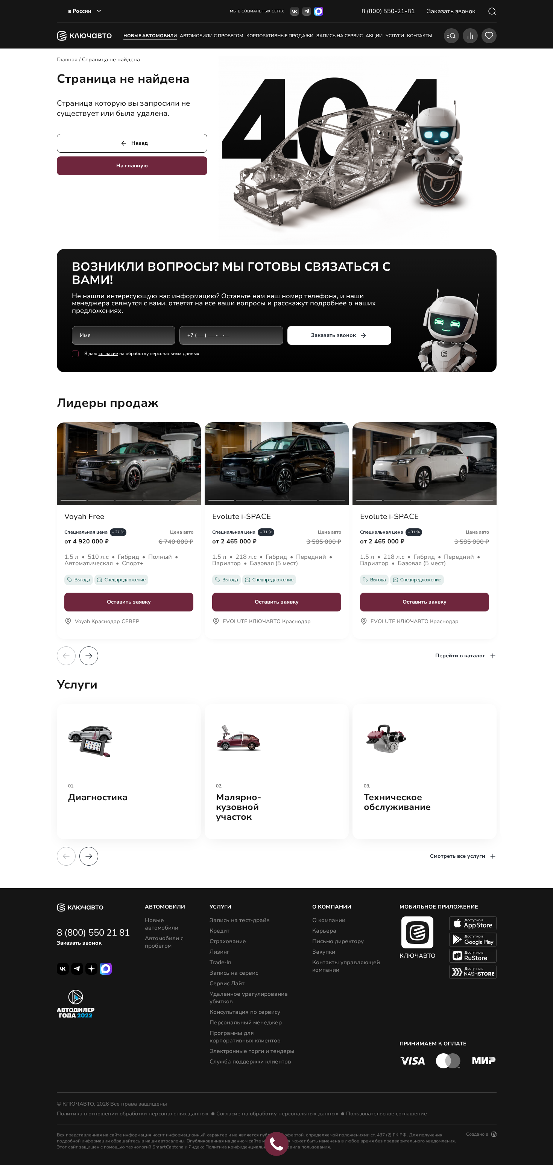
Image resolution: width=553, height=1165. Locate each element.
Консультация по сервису (245, 1012)
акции (374, 36)
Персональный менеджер (246, 1022)
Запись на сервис (234, 973)
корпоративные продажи (279, 36)
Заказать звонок (333, 335)
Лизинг (219, 952)
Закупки (323, 952)
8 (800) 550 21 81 (93, 933)
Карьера (324, 930)
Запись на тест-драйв (240, 920)
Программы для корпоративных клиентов (245, 1036)
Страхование (228, 941)
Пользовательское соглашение (386, 1113)
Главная (67, 59)
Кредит (219, 930)
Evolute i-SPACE (241, 517)
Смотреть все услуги (457, 856)
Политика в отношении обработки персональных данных (133, 1113)
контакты (419, 36)
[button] (88, 655)
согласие (108, 353)
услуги (395, 36)
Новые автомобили (150, 36)
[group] (129, 771)
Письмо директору (338, 941)
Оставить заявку (129, 601)
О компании (328, 920)
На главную (132, 165)
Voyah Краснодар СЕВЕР (107, 622)
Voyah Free (84, 517)
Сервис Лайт (227, 983)
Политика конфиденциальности (240, 1147)
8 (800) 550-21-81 (388, 11)
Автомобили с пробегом (211, 36)
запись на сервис (339, 36)
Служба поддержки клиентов (250, 1061)
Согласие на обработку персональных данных (277, 1113)
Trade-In (220, 962)
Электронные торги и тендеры (252, 1051)
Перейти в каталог (460, 655)
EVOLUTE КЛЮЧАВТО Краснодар (267, 622)
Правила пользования (305, 1147)
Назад (139, 143)
